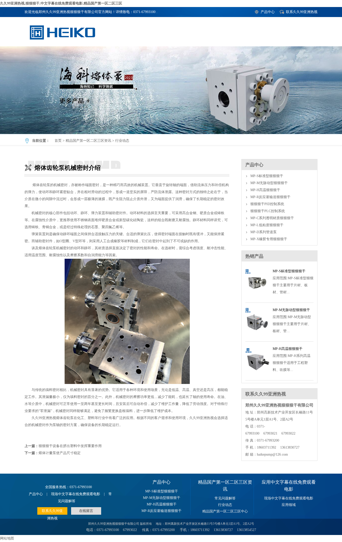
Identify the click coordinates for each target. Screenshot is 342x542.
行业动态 (122, 141)
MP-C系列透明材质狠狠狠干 (272, 218)
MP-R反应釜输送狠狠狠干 (270, 197)
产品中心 (268, 12)
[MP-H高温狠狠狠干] (257, 374)
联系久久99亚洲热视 (301, 12)
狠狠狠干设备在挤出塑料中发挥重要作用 (70, 446)
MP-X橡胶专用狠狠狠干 (268, 239)
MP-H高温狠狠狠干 (265, 190)
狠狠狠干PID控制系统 (267, 204)
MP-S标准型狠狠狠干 (266, 176)
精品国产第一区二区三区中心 (225, 511)
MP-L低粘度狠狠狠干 (266, 225)
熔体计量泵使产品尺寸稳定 (60, 453)
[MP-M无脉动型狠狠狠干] (257, 335)
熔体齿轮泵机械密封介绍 (171, 90)
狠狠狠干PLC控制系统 (267, 211)
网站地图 (7, 538)
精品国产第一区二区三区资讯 (88, 141)
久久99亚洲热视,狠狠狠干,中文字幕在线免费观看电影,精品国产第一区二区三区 (61, 3)
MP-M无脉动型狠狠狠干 (269, 183)
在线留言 (86, 511)
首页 (58, 141)
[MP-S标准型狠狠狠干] (257, 297)
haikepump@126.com (272, 454)
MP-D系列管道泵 (263, 232)
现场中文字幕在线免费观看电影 (75, 494)
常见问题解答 (225, 498)
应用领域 (289, 505)
